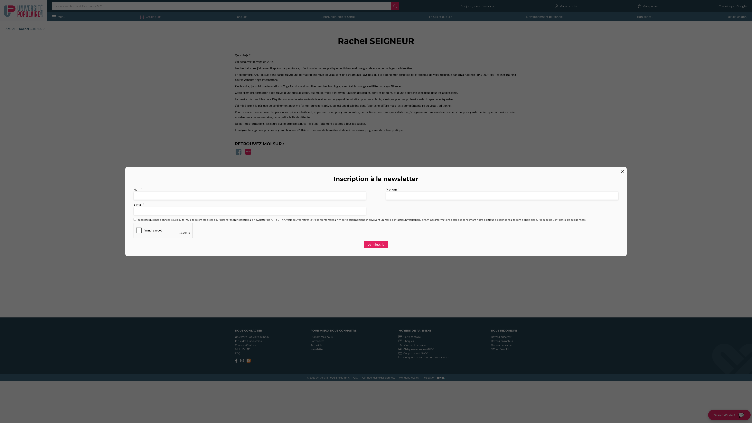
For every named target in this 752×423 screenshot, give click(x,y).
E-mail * (139, 204)
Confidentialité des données (569, 219)
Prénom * (392, 189)
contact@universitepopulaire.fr (410, 219)
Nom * (138, 189)
